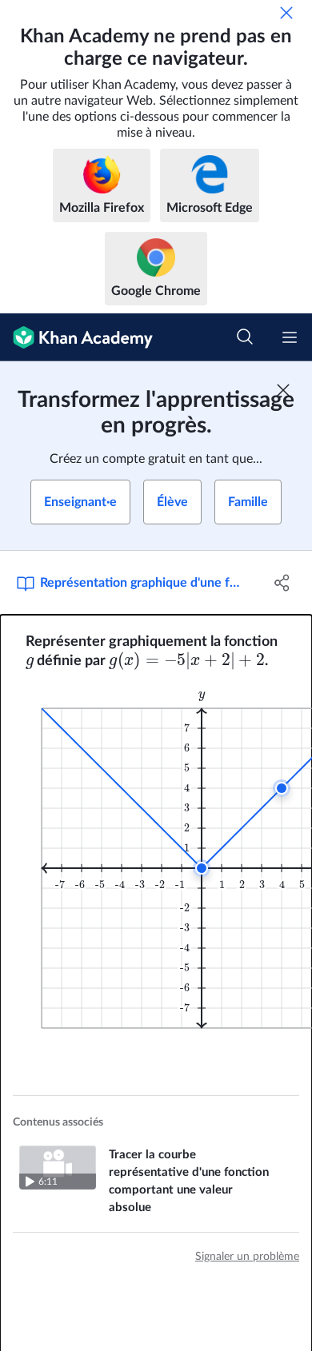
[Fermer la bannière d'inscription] (283, 390)
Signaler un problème (247, 1256)
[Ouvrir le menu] (289, 337)
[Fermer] (286, 13)
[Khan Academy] (76, 337)
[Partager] (282, 583)
